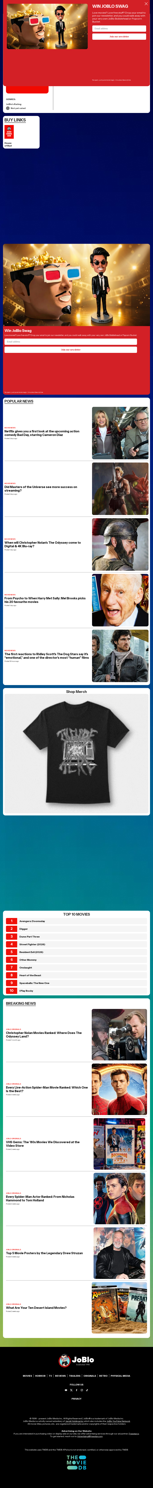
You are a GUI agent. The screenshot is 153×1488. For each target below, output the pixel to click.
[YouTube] (66, 1390)
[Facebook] (76, 1390)
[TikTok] (87, 1390)
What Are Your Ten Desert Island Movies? (36, 1308)
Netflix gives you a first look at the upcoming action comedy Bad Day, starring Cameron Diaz (41, 433)
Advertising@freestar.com (89, 1436)
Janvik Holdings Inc (74, 1421)
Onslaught (25, 967)
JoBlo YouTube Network (118, 1421)
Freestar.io (134, 1433)
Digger (23, 928)
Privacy (77, 1398)
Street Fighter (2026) (32, 944)
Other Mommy (28, 959)
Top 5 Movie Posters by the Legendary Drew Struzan (44, 1253)
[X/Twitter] (71, 1390)
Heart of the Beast (30, 975)
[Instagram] (82, 1390)
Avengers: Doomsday (32, 921)
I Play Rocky (26, 990)
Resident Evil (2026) (31, 952)
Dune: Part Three (29, 936)
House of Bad (8, 144)
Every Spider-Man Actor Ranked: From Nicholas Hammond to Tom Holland (40, 1198)
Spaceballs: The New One (34, 983)
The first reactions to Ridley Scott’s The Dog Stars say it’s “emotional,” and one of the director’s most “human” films (46, 655)
